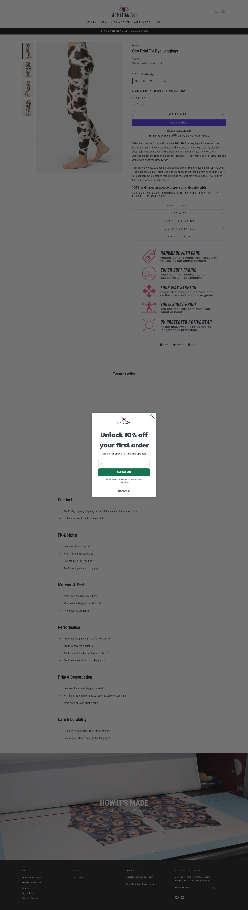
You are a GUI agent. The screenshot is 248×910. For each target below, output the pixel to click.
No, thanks (124, 490)
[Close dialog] (152, 416)
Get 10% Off (124, 472)
